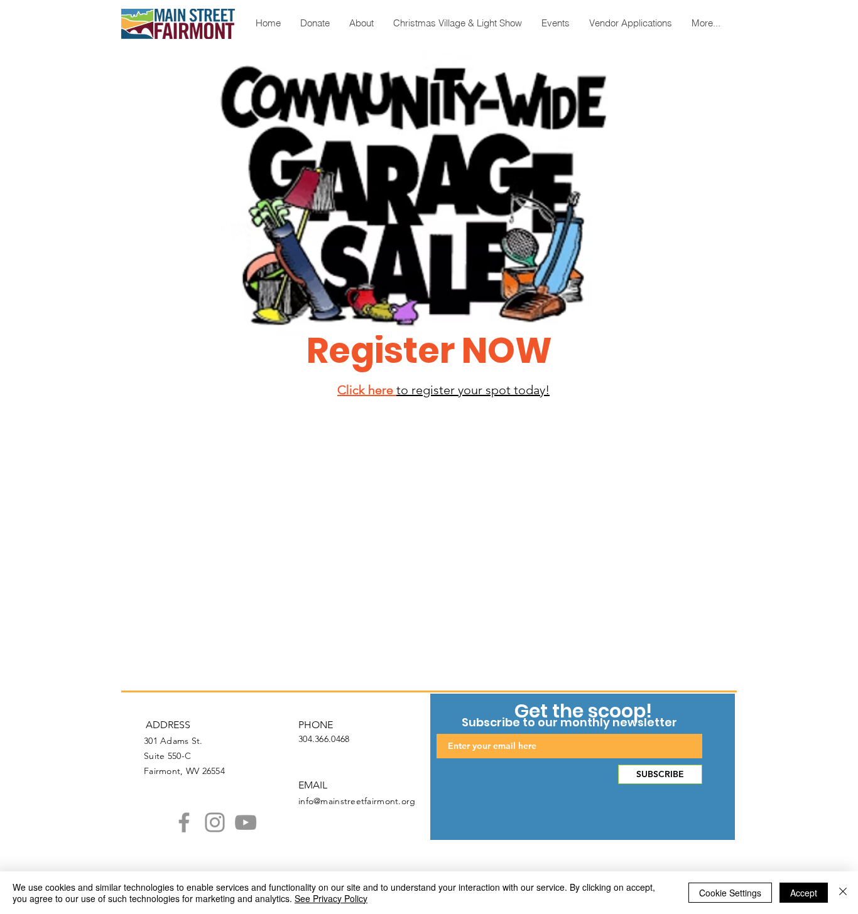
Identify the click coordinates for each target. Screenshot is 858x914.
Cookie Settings (730, 892)
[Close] (842, 892)
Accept (803, 892)
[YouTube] (245, 822)
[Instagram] (215, 822)
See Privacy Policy (331, 898)
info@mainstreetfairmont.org (357, 801)
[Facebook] (184, 822)
